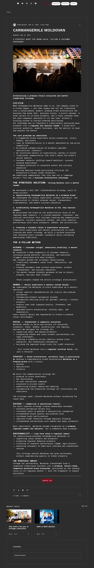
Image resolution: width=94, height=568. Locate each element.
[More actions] (80, 25)
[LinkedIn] (27, 3)
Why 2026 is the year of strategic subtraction (18, 527)
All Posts (9, 12)
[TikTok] (18, 3)
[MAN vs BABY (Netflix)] (47, 516)
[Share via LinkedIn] (23, 490)
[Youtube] (22, 3)
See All (84, 506)
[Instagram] (31, 3)
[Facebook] (35, 3)
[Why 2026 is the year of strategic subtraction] (19, 516)
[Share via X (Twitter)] (18, 490)
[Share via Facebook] (14, 490)
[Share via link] (27, 490)
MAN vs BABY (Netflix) (46, 527)
